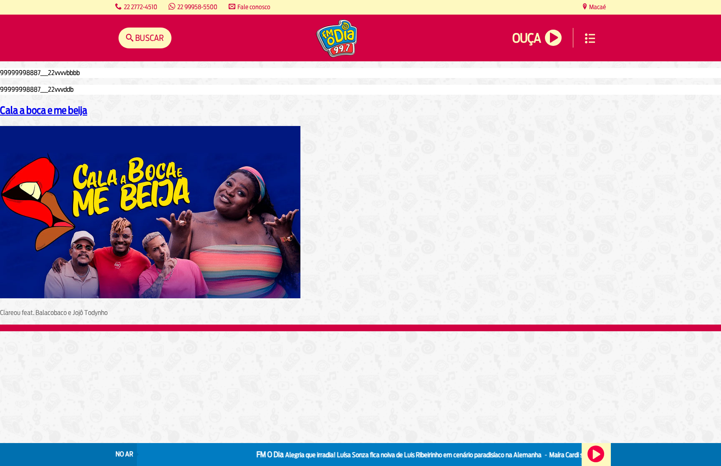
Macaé (597, 6)
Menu (590, 38)
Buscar (149, 38)
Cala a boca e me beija (43, 110)
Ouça (526, 38)
